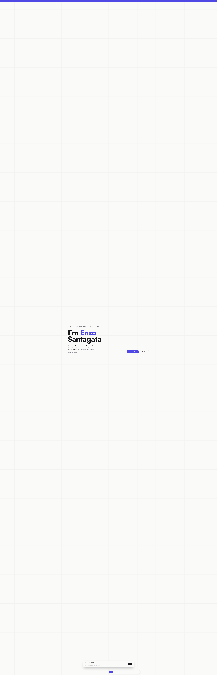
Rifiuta (125, 663)
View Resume (144, 351)
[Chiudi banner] (215, 1)
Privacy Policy (97, 665)
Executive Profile (132, 351)
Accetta (130, 663)
